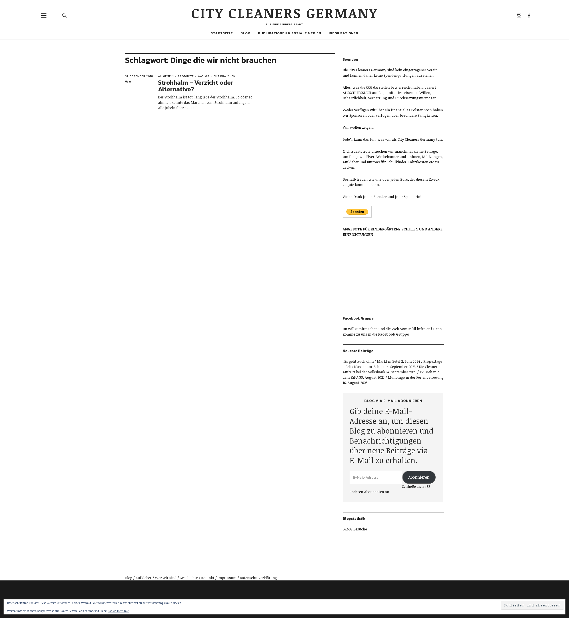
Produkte (186, 76)
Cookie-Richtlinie (118, 611)
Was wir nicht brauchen (216, 76)
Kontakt (207, 577)
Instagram (519, 15)
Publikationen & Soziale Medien (289, 33)
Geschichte (189, 577)
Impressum (227, 577)
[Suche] (64, 15)
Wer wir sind (165, 577)
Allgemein (166, 76)
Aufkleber (144, 577)
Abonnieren (418, 477)
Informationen (343, 33)
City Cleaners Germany (284, 13)
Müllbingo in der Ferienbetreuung (416, 377)
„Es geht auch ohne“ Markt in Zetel (371, 361)
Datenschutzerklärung (258, 577)
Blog (245, 33)
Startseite (222, 33)
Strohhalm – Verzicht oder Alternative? (195, 86)
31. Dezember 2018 (139, 76)
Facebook (529, 15)
